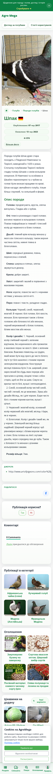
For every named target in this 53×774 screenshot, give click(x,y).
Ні (31, 512)
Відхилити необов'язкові (26, 753)
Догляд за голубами (14, 25)
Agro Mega (9, 16)
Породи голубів (31, 110)
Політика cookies (12, 742)
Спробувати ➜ (24, 8)
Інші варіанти (39, 700)
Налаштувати (26, 759)
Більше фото (12, 144)
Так (22, 512)
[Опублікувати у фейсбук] (46, 493)
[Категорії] (6, 110)
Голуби (16, 110)
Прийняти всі (26, 748)
